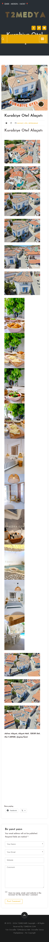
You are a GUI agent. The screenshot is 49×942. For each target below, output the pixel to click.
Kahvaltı (20, 123)
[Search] (2, 39)
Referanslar (33, 123)
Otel (25, 123)
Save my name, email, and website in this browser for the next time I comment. (25, 894)
